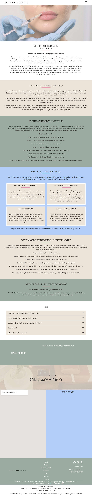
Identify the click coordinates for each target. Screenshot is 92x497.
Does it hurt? (12, 328)
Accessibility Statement (70, 481)
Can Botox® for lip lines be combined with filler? (25, 323)
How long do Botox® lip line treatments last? (23, 313)
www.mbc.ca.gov (50, 490)
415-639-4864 (15, 293)
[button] (46, 313)
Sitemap (61, 481)
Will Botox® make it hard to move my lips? (22, 318)
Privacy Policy (42, 481)
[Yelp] (82, 462)
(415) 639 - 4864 (46, 379)
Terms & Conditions (52, 481)
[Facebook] (74, 462)
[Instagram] (78, 462)
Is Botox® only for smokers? (17, 333)
